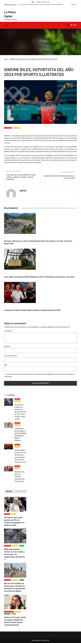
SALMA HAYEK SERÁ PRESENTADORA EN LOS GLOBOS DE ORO (59, 177)
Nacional (7, 545)
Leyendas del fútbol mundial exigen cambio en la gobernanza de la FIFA (32, 310)
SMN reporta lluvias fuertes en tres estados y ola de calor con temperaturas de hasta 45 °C (14, 554)
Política (18, 611)
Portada (17, 127)
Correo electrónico (10, 356)
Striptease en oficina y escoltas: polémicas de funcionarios (20, 476)
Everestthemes (44, 640)
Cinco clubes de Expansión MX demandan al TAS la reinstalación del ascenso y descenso (39, 277)
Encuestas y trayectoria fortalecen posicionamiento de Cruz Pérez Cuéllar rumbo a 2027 (21, 412)
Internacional (9, 611)
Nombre (7, 346)
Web (5, 365)
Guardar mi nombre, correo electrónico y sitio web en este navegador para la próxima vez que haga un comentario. (39, 375)
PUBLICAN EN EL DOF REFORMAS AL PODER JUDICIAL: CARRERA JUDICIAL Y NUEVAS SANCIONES (21, 177)
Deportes (8, 127)
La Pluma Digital (10, 14)
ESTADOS (17, 399)
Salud (13, 514)
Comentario (8, 331)
